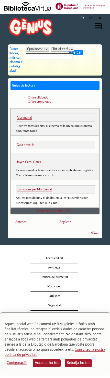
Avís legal (54, 267)
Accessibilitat (54, 258)
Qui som (54, 295)
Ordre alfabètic (38, 97)
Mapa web (54, 286)
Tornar (95, 233)
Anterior (20, 222)
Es (90, 18)
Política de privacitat (54, 276)
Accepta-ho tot (47, 363)
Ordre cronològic (39, 101)
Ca (82, 18)
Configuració (17, 363)
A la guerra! (24, 117)
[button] (99, 26)
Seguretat (54, 305)
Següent (65, 222)
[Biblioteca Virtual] (28, 6)
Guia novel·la (25, 145)
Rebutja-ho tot (78, 363)
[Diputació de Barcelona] (80, 6)
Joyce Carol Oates (29, 162)
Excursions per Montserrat (34, 189)
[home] (29, 27)
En (99, 18)
